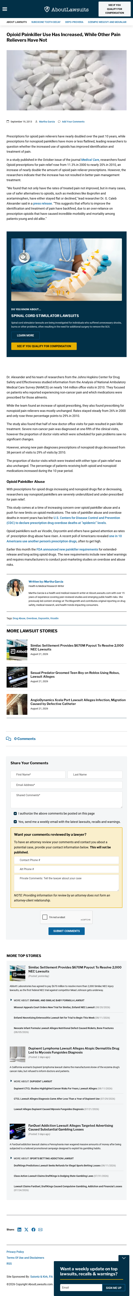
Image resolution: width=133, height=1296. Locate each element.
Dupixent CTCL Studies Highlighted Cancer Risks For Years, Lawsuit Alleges (55, 1088)
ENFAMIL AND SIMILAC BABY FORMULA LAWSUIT (57, 1000)
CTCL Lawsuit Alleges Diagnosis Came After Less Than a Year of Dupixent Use (57, 1098)
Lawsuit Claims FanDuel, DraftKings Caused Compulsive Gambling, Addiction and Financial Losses (68, 1186)
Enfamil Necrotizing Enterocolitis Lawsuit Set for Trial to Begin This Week (54, 1017)
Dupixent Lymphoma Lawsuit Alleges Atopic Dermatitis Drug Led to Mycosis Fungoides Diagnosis (73, 1050)
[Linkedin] (19, 1230)
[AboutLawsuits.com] (66, 9)
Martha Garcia (47, 121)
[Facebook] (34, 1230)
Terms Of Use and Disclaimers (25, 1257)
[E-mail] (40, 1230)
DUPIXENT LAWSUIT (41, 1081)
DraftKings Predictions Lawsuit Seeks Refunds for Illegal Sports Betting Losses (57, 1165)
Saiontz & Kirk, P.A (41, 1276)
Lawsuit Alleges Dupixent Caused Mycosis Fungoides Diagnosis (49, 1109)
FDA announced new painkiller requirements (67, 549)
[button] (115, 9)
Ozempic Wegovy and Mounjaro (108, 22)
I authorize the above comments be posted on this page (56, 813)
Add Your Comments (73, 121)
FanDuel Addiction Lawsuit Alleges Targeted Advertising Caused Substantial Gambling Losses (70, 1127)
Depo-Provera (74, 22)
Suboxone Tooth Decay (46, 22)
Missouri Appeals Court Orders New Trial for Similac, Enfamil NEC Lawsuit (54, 1007)
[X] (26, 1230)
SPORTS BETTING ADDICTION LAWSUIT (52, 1158)
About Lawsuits (17, 22)
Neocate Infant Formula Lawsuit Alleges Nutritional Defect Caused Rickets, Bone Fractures (64, 1028)
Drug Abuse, (19, 618)
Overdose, (32, 618)
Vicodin (54, 618)
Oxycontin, (44, 618)
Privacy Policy (15, 1251)
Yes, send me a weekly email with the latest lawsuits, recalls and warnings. (69, 822)
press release (42, 203)
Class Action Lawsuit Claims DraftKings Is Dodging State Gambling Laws (53, 1176)
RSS (9, 1263)
